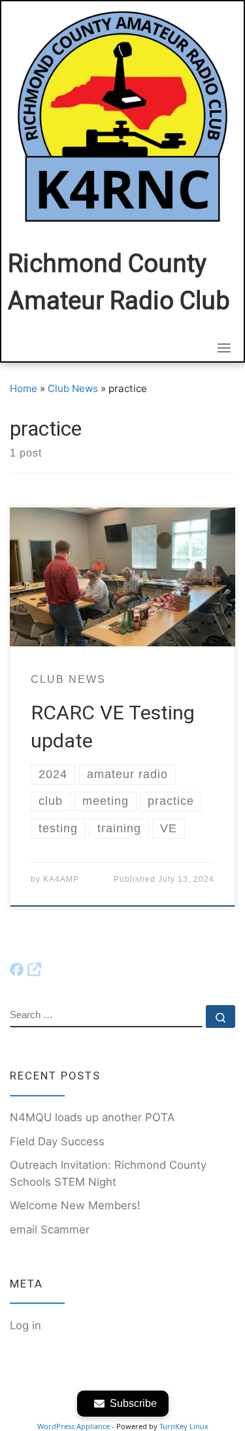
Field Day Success (57, 1141)
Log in (25, 1325)
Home (23, 388)
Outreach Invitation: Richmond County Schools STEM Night (108, 1173)
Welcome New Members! (75, 1205)
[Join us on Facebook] (25, 969)
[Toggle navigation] (224, 348)
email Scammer (50, 1229)
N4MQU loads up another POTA (92, 1117)
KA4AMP (61, 879)
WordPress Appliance (73, 1426)
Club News (73, 388)
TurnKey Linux (183, 1426)
